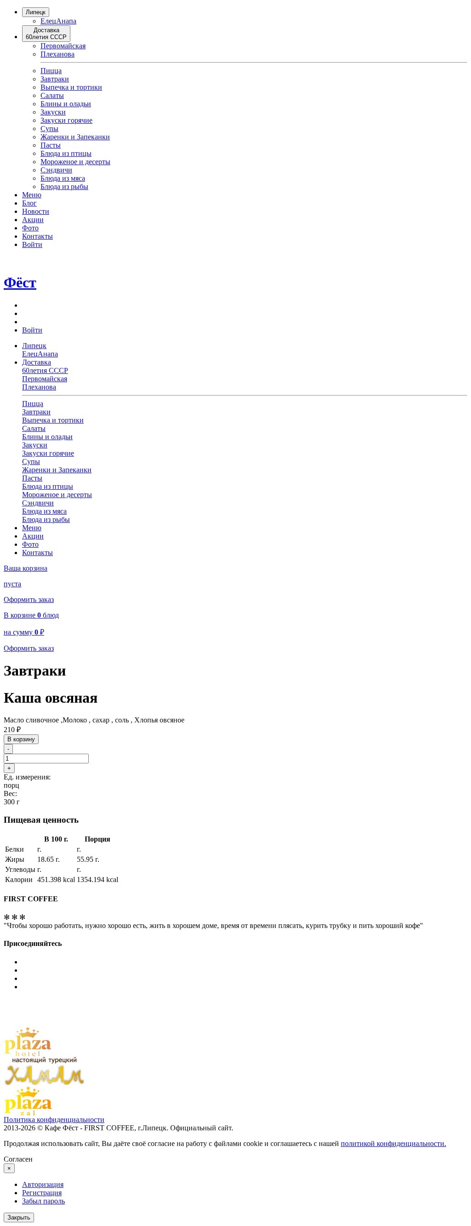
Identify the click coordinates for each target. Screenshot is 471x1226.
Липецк (36, 12)
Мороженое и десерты (75, 162)
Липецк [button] (34, 345)
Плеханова (57, 54)
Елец (48, 21)
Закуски (53, 112)
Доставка (46, 33)
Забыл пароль (43, 1201)
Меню (31, 195)
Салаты (52, 95)
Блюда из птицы (66, 153)
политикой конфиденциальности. (393, 1143)
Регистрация (42, 1193)
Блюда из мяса (62, 178)
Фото (30, 228)
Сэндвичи (56, 170)
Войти (32, 244)
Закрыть (18, 1217)
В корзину (21, 739)
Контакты (37, 236)
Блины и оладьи (65, 104)
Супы (49, 128)
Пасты (50, 145)
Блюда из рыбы (64, 186)
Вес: (10, 793)
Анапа (66, 21)
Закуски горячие (66, 120)
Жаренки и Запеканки (75, 137)
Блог (29, 203)
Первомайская (63, 46)
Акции (33, 219)
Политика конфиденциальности (54, 1119)
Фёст (20, 282)
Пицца (51, 70)
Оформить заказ (29, 599)
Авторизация (42, 1184)
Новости (35, 211)
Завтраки (54, 79)
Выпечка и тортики (71, 87)
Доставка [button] (45, 366)
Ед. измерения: (27, 777)
